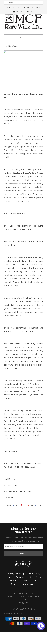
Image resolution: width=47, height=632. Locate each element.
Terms (8, 577)
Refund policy (28, 584)
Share (17, 505)
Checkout (29, 12)
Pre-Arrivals (20, 577)
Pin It (25, 505)
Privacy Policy (34, 574)
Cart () (19, 12)
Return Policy (35, 577)
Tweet (8, 505)
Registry (28, 8)
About (19, 8)
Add (32, 505)
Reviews (25, 580)
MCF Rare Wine (16, 614)
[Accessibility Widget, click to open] (41, 626)
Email (40, 505)
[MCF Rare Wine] (23, 22)
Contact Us (12, 580)
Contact (11, 8)
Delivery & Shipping (15, 574)
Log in (37, 8)
